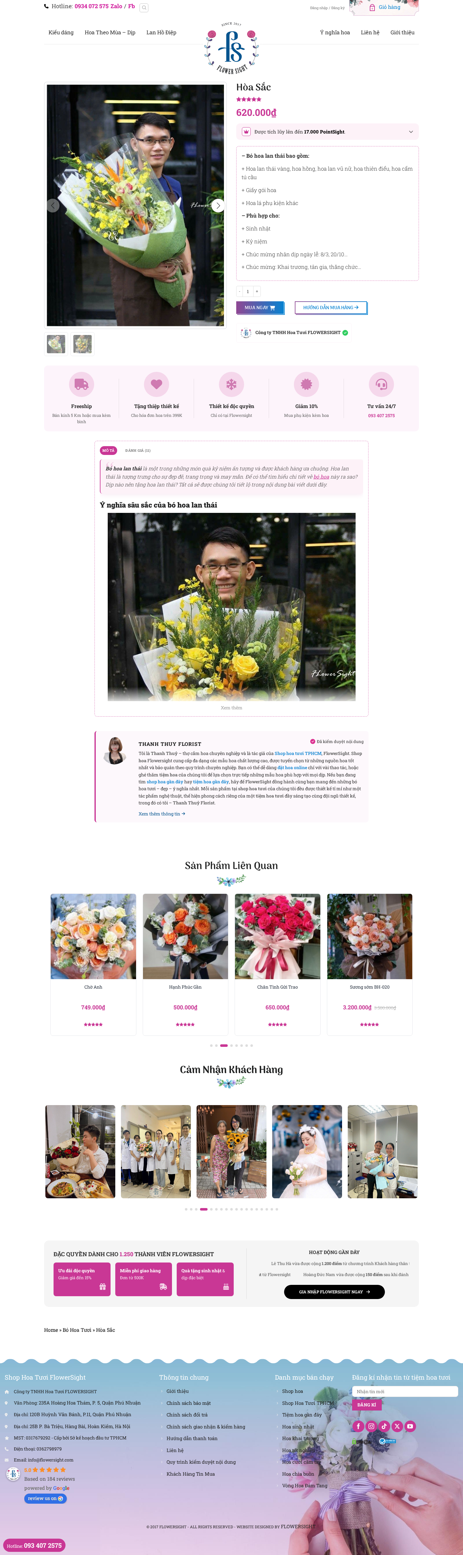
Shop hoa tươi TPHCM (298, 753)
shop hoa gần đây (165, 782)
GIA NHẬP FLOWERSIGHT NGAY (331, 1292)
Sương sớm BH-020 (277, 987)
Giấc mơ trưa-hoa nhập (369, 987)
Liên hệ (370, 32)
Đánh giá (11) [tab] (138, 450)
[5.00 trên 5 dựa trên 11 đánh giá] (327, 100)
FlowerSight (298, 1526)
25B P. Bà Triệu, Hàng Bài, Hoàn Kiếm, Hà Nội (80, 1426)
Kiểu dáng (61, 32)
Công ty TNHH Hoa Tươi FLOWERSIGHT (298, 332)
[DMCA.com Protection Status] (362, 1440)
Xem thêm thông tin (159, 814)
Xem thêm (232, 708)
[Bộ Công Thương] (387, 1440)
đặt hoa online (292, 767)
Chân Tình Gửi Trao (185, 987)
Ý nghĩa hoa (335, 32)
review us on (42, 1498)
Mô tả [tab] (108, 450)
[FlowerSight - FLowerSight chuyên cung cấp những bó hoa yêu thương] (231, 47)
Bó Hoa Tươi (77, 1329)
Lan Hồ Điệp (161, 32)
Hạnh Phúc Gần (93, 987)
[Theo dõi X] (397, 1427)
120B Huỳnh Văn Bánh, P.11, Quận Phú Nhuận (80, 1414)
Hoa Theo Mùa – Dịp (110, 32)
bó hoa (321, 476)
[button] (218, 206)
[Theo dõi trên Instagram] (371, 1427)
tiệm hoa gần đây (211, 782)
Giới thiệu (402, 32)
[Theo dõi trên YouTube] (410, 1427)
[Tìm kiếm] (144, 7)
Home (51, 1329)
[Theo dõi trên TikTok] (384, 1427)
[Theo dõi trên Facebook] (358, 1427)
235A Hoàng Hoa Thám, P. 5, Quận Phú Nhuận (90, 1402)
